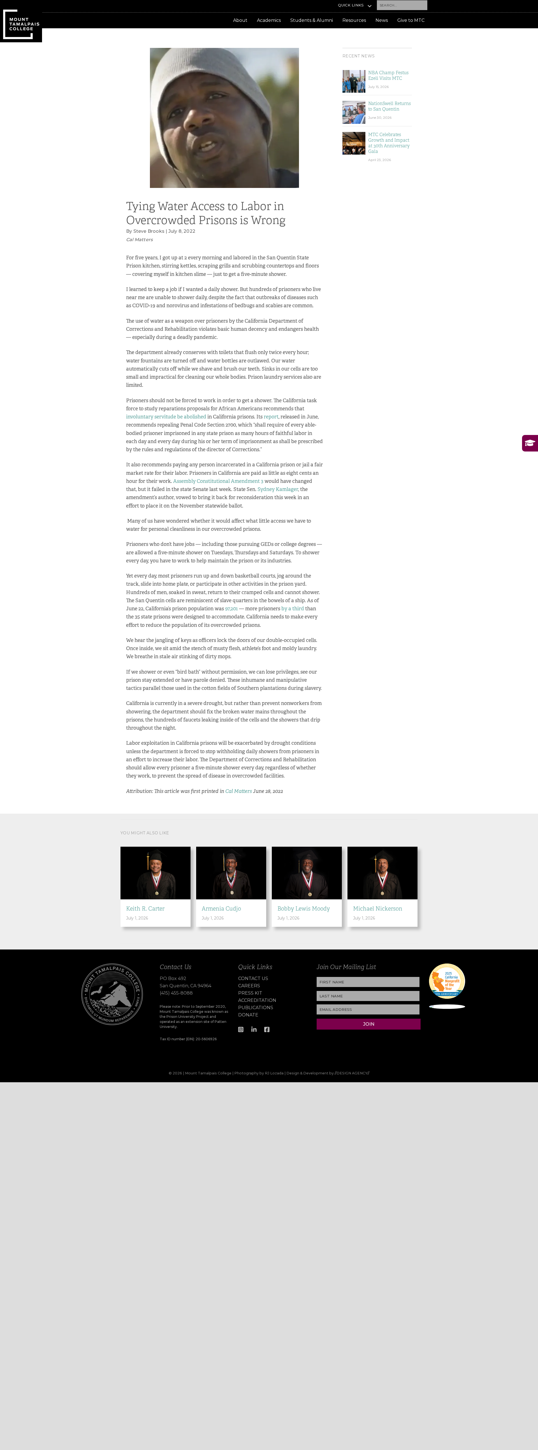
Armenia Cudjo (221, 908)
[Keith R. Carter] (155, 872)
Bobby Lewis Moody (303, 908)
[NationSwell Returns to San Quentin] (353, 112)
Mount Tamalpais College (21, 21)
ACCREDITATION (257, 1000)
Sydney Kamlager (278, 489)
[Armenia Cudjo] (231, 872)
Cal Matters (238, 791)
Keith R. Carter (145, 908)
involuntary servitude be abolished (166, 416)
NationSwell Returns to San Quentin (389, 106)
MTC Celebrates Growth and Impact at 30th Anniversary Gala (389, 143)
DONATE (248, 1015)
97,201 (231, 608)
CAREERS (249, 985)
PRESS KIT (250, 993)
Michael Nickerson (377, 908)
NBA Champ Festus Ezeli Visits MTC (388, 75)
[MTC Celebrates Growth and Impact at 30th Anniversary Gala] (353, 143)
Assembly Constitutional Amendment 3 (218, 481)
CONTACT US (253, 978)
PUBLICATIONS (255, 1007)
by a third (292, 608)
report (271, 416)
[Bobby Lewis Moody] (307, 872)
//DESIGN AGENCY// (352, 1073)
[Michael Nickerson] (382, 872)
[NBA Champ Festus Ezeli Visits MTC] (353, 81)
